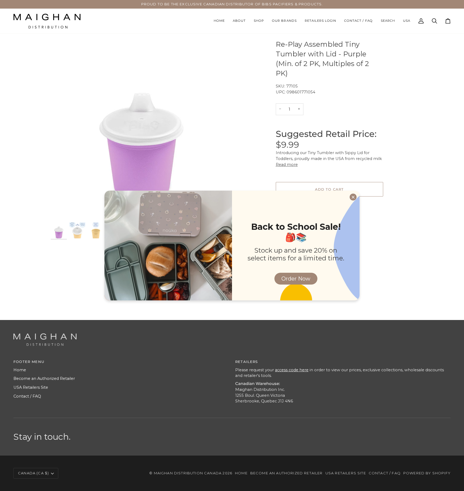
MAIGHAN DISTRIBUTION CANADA (188, 473)
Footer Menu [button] (28, 361)
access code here (292, 370)
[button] (259, 21)
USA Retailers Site (30, 387)
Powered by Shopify (427, 473)
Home (19, 370)
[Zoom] (61, 211)
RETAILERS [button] (246, 361)
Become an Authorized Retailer (44, 378)
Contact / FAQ (27, 396)
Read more (287, 164)
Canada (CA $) (33, 473)
